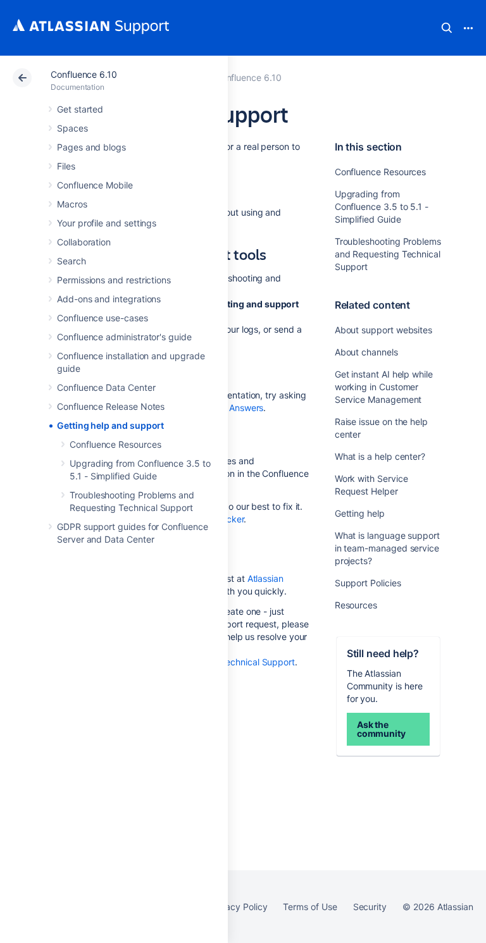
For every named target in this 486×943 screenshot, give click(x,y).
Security (370, 906)
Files (66, 166)
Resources (356, 605)
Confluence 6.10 (84, 74)
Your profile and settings (106, 223)
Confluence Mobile (95, 185)
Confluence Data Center (106, 387)
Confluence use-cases (102, 317)
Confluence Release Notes (111, 406)
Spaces (72, 128)
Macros (72, 204)
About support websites (383, 329)
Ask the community (381, 729)
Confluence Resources (115, 444)
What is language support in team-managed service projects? (387, 548)
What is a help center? (380, 456)
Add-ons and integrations (109, 298)
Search (447, 28)
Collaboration (84, 242)
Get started (80, 109)
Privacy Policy (238, 906)
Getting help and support (110, 425)
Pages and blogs (91, 147)
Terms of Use (310, 906)
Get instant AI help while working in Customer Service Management (384, 387)
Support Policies (368, 582)
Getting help (360, 513)
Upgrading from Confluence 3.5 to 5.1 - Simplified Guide (381, 206)
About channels (366, 352)
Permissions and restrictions (114, 279)
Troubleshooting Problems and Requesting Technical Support (388, 254)
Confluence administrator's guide (124, 336)
